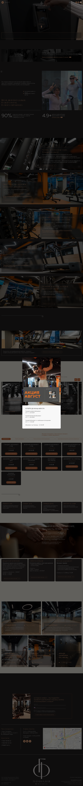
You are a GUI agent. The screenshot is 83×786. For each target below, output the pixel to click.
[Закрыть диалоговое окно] (80, 2)
